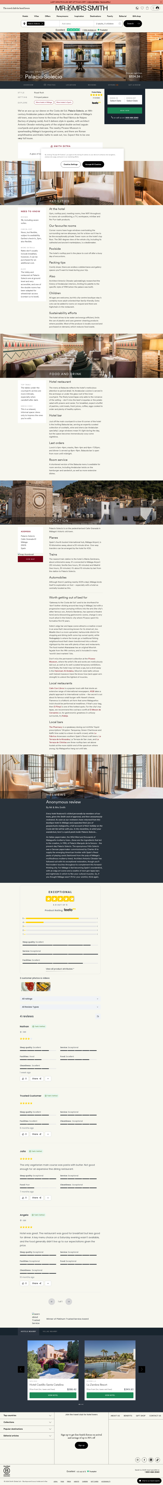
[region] (82, 160)
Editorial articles (11, 1435)
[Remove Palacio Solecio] (42, 23)
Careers (85, 1481)
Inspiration (79, 16)
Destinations (95, 16)
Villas (36, 16)
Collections (9, 1422)
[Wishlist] (142, 8)
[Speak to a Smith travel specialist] (137, 8)
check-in (114, 98)
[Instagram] (137, 1459)
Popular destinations (13, 1429)
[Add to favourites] (21, 76)
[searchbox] (53, 24)
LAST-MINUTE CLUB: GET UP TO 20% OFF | (80, 2)
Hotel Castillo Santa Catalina (47, 1384)
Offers (47, 16)
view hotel (53, 1395)
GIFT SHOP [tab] (140, 1416)
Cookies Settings (71, 164)
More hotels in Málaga (44, 102)
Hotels (25, 16)
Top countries (10, 1415)
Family (110, 16)
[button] (137, 8)
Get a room (134, 85)
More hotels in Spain (63, 102)
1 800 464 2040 (131, 118)
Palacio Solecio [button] (34, 24)
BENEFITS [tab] (128, 1416)
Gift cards (94, 1481)
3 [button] (85, 1405)
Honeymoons (62, 16)
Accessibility (105, 1481)
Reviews (92, 85)
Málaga (29, 72)
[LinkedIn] (150, 1459)
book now (124, 110)
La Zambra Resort (97, 1384)
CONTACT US (155, 1416)
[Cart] (147, 8)
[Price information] (141, 76)
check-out (131, 98)
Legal (56, 1481)
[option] (53, 1370)
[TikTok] (157, 1459)
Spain (38, 72)
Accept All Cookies (93, 164)
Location (71, 85)
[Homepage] (81, 8)
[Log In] (155, 8)
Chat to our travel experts (151, 1481)
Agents (76, 1481)
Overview (28, 85)
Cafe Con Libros (56, 688)
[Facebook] (144, 1459)
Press (69, 1481)
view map (30, 559)
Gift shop (137, 16)
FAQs (62, 1481)
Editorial (122, 16)
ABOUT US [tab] (115, 1416)
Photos (51, 85)
